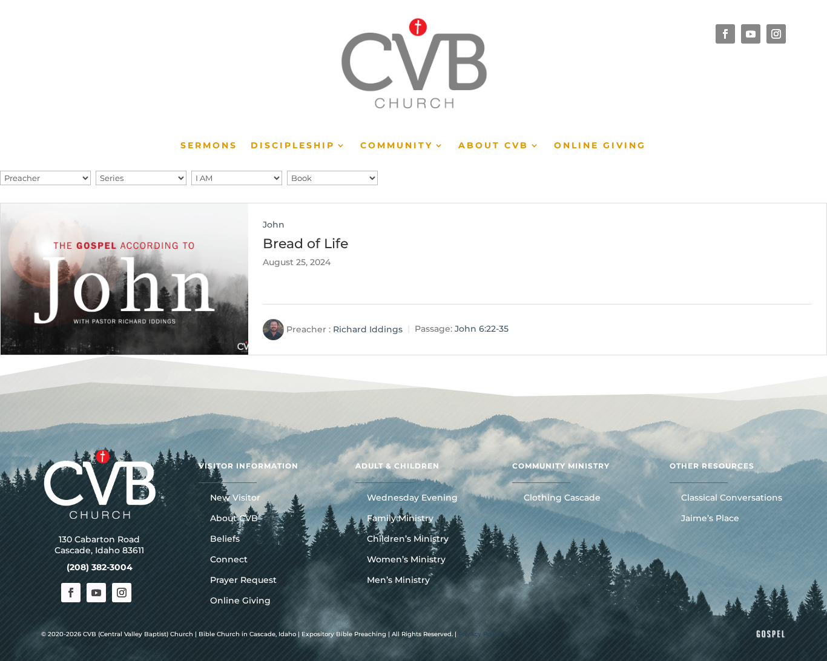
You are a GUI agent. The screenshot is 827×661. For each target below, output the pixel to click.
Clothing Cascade (562, 498)
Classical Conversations (731, 498)
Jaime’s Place (710, 519)
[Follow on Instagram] (776, 34)
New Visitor (235, 498)
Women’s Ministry (406, 560)
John (274, 224)
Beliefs (225, 539)
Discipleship (293, 146)
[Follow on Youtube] (750, 34)
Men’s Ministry (398, 580)
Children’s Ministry (408, 539)
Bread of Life (305, 243)
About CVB (493, 146)
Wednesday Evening (412, 498)
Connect (229, 560)
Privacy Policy (480, 634)
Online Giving (600, 146)
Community (396, 146)
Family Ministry (400, 519)
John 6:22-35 (482, 328)
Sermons (208, 146)
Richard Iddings (368, 328)
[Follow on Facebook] (725, 34)
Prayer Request (243, 580)
